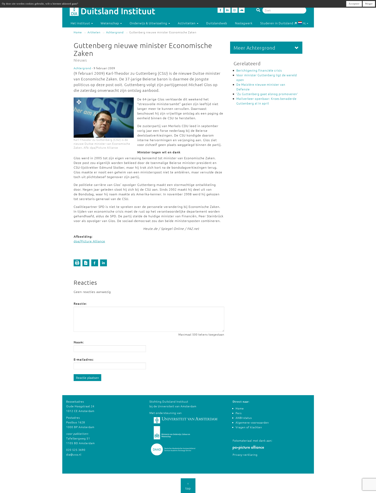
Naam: (79, 342)
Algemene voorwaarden (252, 422)
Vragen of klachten (249, 427)
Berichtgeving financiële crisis (259, 70)
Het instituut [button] (81, 23)
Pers (239, 413)
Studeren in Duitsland (276, 23)
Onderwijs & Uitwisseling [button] (149, 23)
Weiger (369, 3)
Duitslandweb (216, 23)
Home (78, 32)
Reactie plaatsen (87, 377)
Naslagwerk (243, 23)
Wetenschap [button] (110, 23)
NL (304, 23)
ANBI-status (244, 418)
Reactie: (80, 303)
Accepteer (354, 3)
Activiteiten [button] (187, 23)
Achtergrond (115, 32)
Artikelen (94, 32)
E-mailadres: (84, 359)
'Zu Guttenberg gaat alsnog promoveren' (267, 94)
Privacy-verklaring (245, 455)
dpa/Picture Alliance (89, 241)
